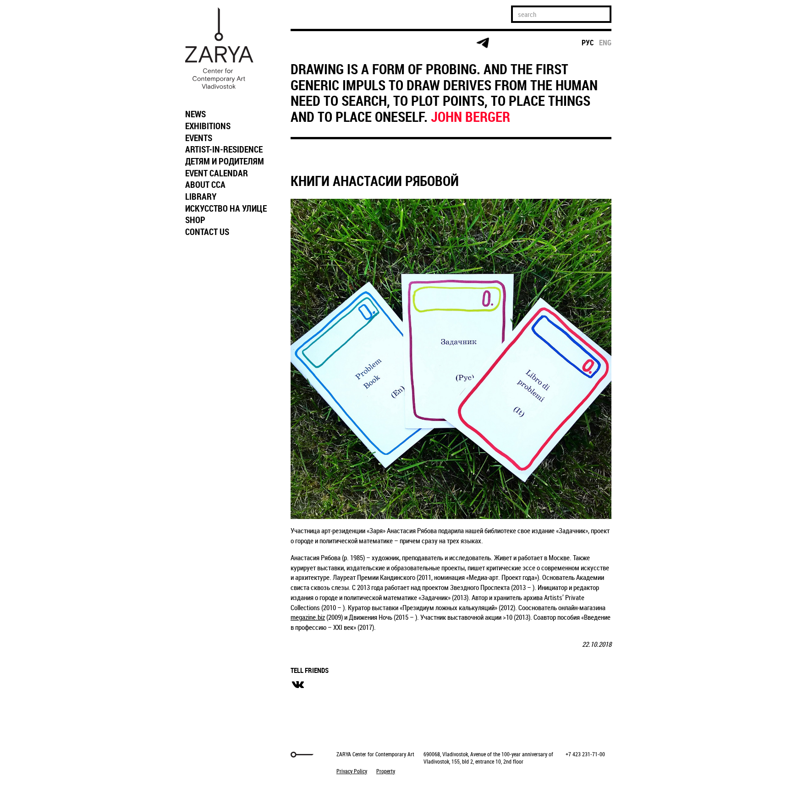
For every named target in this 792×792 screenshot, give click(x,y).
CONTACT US (207, 232)
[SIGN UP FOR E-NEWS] (306, 43)
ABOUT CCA (205, 185)
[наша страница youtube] (447, 43)
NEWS (195, 114)
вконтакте (298, 684)
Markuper (204, 754)
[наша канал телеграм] (482, 43)
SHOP (195, 220)
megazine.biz (308, 617)
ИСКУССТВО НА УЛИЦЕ (226, 208)
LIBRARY (200, 196)
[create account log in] (341, 43)
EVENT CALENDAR (216, 173)
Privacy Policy (351, 771)
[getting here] (377, 43)
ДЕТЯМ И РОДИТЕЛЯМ (224, 161)
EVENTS (198, 138)
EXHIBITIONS (208, 126)
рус (588, 43)
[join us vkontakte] (412, 43)
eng (605, 43)
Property (385, 771)
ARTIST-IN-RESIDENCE (224, 149)
